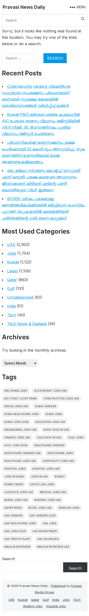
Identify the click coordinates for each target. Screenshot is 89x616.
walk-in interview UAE (53, 546)
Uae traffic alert (17, 539)
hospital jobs (15, 468)
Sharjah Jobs (69, 507)
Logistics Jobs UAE (18, 492)
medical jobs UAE (53, 492)
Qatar (12, 279)
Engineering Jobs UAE (20, 429)
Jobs (11, 253)
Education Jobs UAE (50, 422)
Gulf (11, 288)
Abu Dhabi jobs (15, 390)
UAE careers (13, 515)
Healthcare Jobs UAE (20, 461)
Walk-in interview (17, 546)
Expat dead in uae (56, 429)
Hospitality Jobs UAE (58, 461)
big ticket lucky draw (20, 398)
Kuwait (13, 262)
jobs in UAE (39, 476)
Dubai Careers (45, 406)
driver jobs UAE (16, 406)
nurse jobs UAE (16, 500)
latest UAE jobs (42, 484)
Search (8, 558)
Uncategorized (20, 297)
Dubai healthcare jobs (21, 414)
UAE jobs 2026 (15, 531)
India (11, 306)
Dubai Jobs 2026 (16, 422)
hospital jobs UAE (46, 468)
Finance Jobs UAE (17, 437)
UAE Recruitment (45, 531)
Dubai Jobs (54, 414)
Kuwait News (13, 484)
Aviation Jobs (33, 606)
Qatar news (13, 507)
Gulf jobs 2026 (16, 445)
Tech (11, 315)
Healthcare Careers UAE (22, 453)
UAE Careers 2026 (42, 515)
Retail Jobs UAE (40, 507)
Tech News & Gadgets (27, 323)
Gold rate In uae (49, 437)
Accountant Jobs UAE (50, 390)
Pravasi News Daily (24, 7)
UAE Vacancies (48, 539)
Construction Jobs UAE (61, 398)
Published (58, 586)
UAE (11, 244)
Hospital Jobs (56, 606)
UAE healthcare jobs (20, 523)
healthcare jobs (60, 453)
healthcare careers (49, 445)
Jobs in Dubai (14, 476)
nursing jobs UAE (47, 500)
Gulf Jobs (76, 437)
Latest (12, 271)
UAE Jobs (49, 523)
